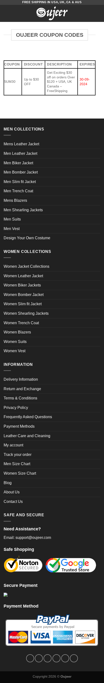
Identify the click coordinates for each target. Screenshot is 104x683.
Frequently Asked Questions (28, 417)
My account (13, 445)
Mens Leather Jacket (21, 144)
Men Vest (12, 229)
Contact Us (13, 501)
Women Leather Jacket (23, 276)
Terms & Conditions (20, 398)
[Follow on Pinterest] (65, 658)
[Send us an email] (56, 658)
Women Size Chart (20, 473)
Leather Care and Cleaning (27, 436)
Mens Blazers (15, 200)
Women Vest (14, 351)
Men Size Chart (17, 464)
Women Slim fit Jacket (23, 304)
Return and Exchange (22, 389)
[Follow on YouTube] (74, 658)
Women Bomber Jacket (24, 295)
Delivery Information (21, 379)
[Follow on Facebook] (30, 658)
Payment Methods (19, 426)
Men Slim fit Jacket (20, 182)
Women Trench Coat (21, 323)
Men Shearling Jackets (23, 210)
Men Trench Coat (18, 191)
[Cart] (98, 13)
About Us (12, 492)
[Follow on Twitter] (48, 658)
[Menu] (6, 13)
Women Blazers (17, 332)
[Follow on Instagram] (39, 658)
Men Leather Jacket (20, 153)
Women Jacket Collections (26, 266)
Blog (8, 483)
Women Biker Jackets (22, 285)
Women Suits (15, 342)
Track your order (17, 454)
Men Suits (12, 219)
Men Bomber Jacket (21, 172)
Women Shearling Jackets (26, 313)
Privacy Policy (16, 408)
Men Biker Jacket (18, 163)
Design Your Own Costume (27, 238)
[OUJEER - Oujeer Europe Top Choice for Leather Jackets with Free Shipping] (52, 13)
